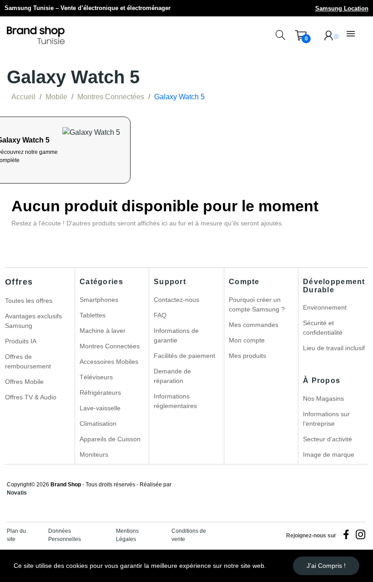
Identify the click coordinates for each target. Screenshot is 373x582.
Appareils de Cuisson (110, 439)
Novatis (17, 493)
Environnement (325, 307)
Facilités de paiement (184, 355)
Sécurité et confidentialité (323, 327)
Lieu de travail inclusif (334, 348)
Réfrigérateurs (100, 392)
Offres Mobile (24, 381)
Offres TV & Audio (30, 397)
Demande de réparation (172, 376)
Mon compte (247, 340)
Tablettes (93, 315)
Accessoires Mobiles (109, 361)
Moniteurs (94, 454)
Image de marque (328, 454)
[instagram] (360, 535)
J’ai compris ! (326, 565)
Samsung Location (341, 8)
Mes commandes (253, 324)
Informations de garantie (176, 335)
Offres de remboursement (28, 361)
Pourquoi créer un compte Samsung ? (257, 304)
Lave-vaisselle (100, 408)
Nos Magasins (323, 398)
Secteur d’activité (327, 439)
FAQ (160, 315)
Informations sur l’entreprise (326, 418)
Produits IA (20, 341)
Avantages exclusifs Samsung (33, 320)
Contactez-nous (176, 299)
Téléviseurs (96, 377)
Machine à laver (103, 330)
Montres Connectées (110, 346)
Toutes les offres (28, 300)
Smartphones (99, 299)
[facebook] (346, 535)
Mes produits (247, 355)
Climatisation (98, 423)
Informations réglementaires (175, 401)
